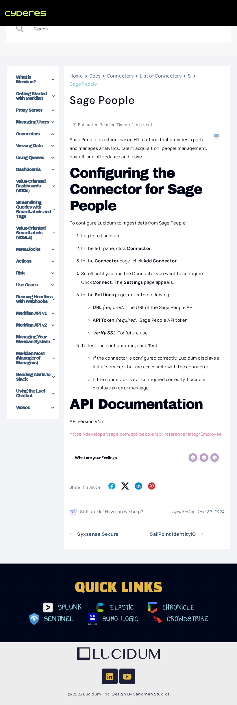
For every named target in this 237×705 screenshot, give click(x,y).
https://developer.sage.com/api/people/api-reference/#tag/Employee (146, 434)
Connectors (120, 76)
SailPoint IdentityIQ (173, 534)
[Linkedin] (110, 676)
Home (76, 76)
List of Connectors (161, 76)
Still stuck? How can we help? (111, 512)
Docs (95, 76)
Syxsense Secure (98, 534)
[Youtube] (127, 676)
